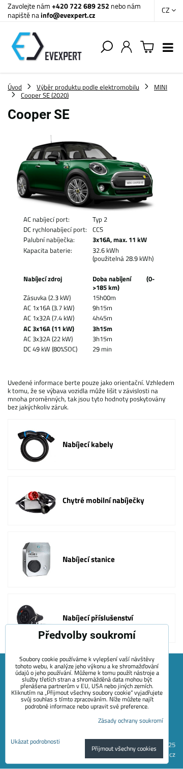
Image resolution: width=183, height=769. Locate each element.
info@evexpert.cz (68, 15)
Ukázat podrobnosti (35, 741)
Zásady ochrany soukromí (130, 720)
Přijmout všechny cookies (124, 748)
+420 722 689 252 (80, 6)
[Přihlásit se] (126, 47)
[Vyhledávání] (107, 47)
